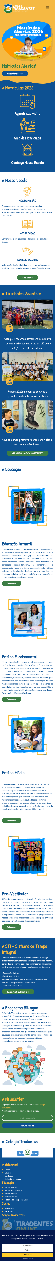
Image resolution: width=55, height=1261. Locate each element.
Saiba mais (11, 583)
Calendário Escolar (13, 1179)
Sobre (7, 1169)
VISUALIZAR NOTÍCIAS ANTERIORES (27, 453)
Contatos (9, 1176)
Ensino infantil (11, 1187)
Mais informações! (15, 73)
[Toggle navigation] (47, 7)
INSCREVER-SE (27, 1125)
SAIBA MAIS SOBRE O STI (18, 991)
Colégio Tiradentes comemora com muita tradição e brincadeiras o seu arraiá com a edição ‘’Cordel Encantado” (27, 343)
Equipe (8, 1172)
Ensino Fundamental (13, 1190)
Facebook (9, 1211)
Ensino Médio (11, 1193)
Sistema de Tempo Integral (16, 1199)
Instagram (9, 1208)
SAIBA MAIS (27, 277)
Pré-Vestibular (11, 1196)
